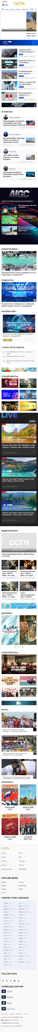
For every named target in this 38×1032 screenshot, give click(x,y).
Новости (12, 9)
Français (4, 891)
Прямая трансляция (27, 9)
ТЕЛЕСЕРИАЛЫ (10, 654)
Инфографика (22, 871)
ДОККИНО (7, 615)
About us (26, 1016)
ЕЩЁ (32, 422)
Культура (4, 867)
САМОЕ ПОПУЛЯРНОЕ (13, 348)
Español (4, 888)
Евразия (4, 859)
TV (36, 9)
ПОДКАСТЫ (7, 281)
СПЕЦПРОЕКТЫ (10, 377)
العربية (3, 895)
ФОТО (5, 712)
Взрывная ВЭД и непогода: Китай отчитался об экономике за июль (14, 141)
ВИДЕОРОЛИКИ (9, 532)
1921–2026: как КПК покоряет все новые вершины (11, 158)
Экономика (22, 863)
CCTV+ (21, 891)
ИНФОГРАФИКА (9, 250)
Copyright (11, 1016)
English (4, 884)
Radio (32, 9)
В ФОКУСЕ (7, 113)
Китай (20, 855)
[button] (15, 649)
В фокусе (18, 9)
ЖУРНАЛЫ (7, 784)
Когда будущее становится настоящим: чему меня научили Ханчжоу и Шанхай (14, 124)
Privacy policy (19, 1016)
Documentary (22, 888)
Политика (4, 863)
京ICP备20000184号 (18, 1019)
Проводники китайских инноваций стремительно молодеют (13, 176)
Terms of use (4, 1016)
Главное (7, 9)
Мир (20, 859)
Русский (21, 884)
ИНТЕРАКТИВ (8, 312)
